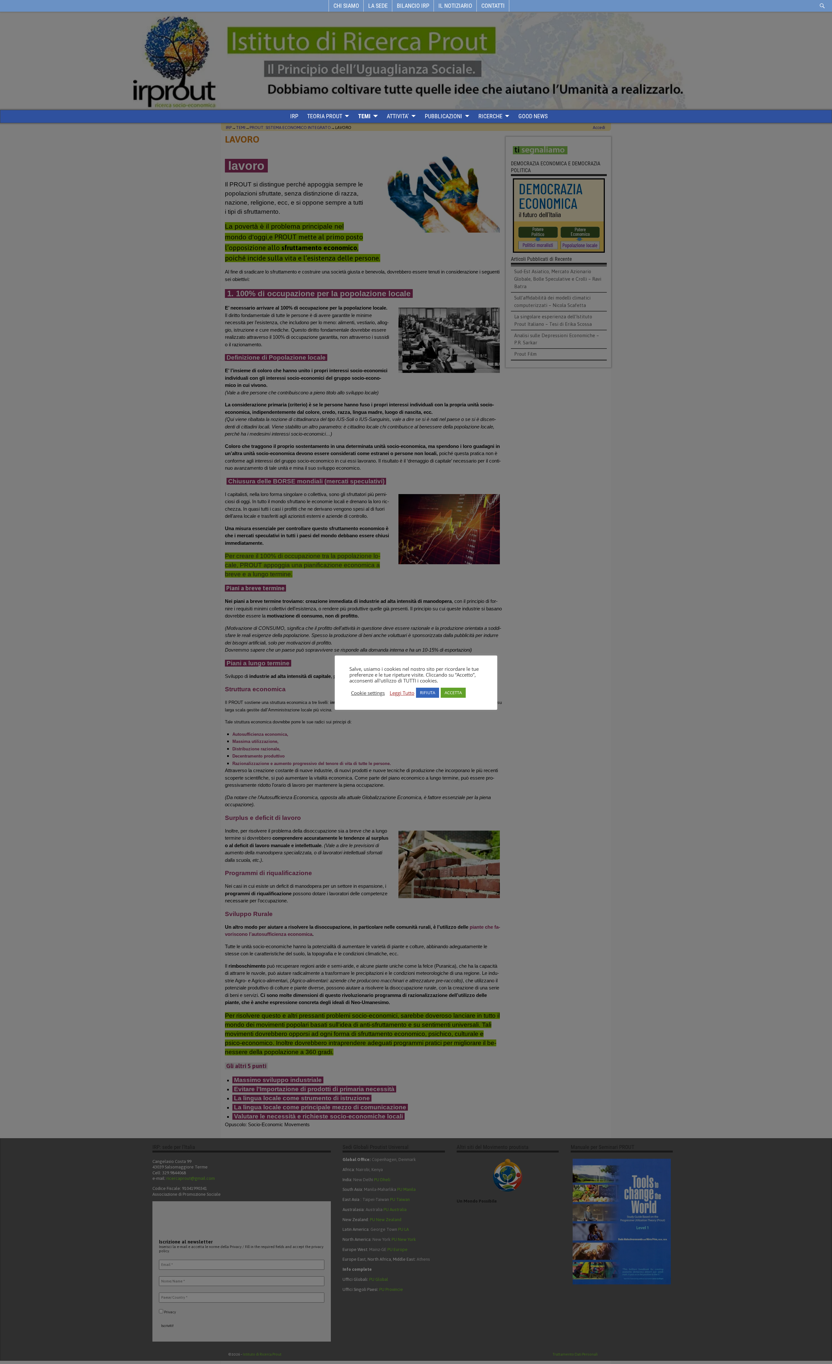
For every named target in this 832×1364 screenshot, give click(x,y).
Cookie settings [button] (368, 693)
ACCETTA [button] (453, 692)
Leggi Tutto (402, 693)
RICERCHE (490, 116)
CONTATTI (493, 5)
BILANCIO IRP (413, 5)
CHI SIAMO (346, 5)
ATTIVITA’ (398, 116)
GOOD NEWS (533, 116)
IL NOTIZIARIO (455, 5)
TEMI (364, 116)
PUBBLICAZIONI (443, 116)
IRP (294, 116)
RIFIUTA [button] (427, 692)
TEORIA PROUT (324, 116)
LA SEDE (378, 5)
